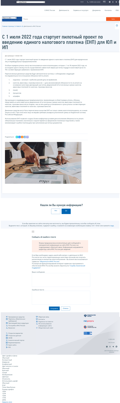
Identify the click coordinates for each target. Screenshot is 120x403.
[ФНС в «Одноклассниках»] (112, 2)
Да (66, 211)
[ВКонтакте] (19, 137)
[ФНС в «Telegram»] (116, 2)
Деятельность (64, 10)
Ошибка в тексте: (38, 290)
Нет (55, 211)
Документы (96, 10)
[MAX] (27, 137)
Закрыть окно (7, 402)
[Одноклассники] (22, 137)
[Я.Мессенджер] (17, 137)
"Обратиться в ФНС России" (49, 261)
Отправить (54, 308)
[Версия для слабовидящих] (82, 2)
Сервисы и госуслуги (80, 10)
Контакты (108, 10)
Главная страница (8, 26)
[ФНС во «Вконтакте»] (109, 2)
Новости (18, 26)
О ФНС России (50, 10)
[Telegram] (25, 137)
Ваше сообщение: (38, 272)
